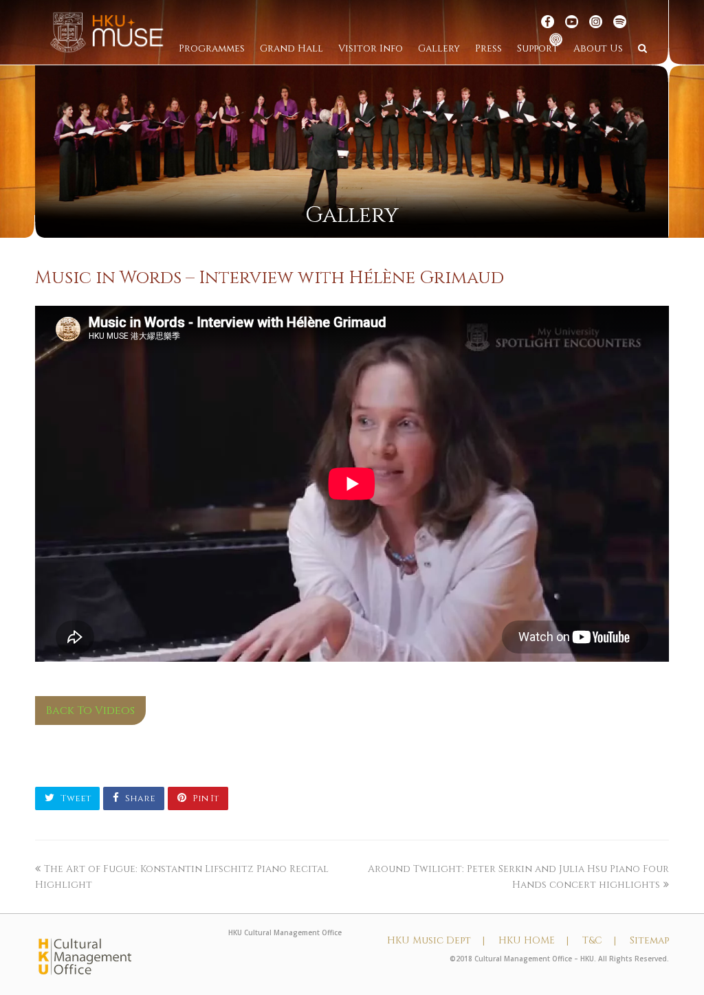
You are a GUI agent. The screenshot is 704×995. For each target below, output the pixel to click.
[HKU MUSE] (107, 31)
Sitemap (649, 940)
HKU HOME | (533, 940)
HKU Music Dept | (436, 940)
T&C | (599, 940)
